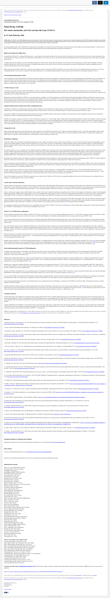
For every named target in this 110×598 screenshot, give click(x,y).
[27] (80, 286)
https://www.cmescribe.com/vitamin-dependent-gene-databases (53, 363)
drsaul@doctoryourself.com (26, 566)
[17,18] (64, 205)
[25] (73, 272)
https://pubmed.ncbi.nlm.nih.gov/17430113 (79, 380)
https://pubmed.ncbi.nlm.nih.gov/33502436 (88, 388)
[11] (84, 131)
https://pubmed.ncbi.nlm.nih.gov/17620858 (71, 339)
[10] (86, 99)
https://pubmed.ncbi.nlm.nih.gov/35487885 (85, 427)
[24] (89, 266)
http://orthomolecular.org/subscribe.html (75, 10)
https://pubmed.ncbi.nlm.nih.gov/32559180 (14, 407)
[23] (30, 261)
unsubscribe (80, 575)
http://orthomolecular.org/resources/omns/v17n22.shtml (86, 343)
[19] (91, 216)
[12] (57, 134)
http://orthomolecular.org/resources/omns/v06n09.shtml (38, 452)
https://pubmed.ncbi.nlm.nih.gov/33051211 (14, 360)
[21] (94, 240)
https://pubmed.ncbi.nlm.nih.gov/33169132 (14, 351)
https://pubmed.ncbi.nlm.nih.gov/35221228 (69, 355)
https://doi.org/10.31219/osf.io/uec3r (62, 414)
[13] (27, 254)
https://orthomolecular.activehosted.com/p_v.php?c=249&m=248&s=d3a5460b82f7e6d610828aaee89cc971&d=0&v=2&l (42, 571)
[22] (94, 243)
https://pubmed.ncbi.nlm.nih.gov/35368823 (14, 324)
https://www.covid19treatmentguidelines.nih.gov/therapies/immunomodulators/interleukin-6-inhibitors (62, 397)
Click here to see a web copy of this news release (12, 14)
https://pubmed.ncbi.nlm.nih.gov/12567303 (14, 402)
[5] (11, 59)
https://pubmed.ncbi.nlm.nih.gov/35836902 (14, 336)
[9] (27, 94)
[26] (36, 276)
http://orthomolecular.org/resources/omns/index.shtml (13, 11)
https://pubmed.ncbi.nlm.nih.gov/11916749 (25, 368)
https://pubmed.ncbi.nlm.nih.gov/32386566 (14, 432)
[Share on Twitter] (6, 592)
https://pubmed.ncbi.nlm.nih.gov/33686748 (94, 371)
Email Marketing (51, 596)
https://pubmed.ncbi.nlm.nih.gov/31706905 (92, 331)
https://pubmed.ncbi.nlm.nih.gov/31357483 (76, 410)
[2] (71, 48)
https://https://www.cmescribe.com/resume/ (30, 313)
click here (95, 575)
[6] (17, 64)
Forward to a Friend (7, 589)
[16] (38, 200)
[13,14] (58, 171)
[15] (33, 172)
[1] (8, 41)
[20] (23, 237)
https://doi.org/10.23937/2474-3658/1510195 (17, 376)
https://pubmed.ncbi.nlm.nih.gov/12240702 (55, 327)
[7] (97, 71)
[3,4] (20, 57)
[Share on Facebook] (4, 592)
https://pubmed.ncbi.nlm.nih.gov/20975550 (14, 419)
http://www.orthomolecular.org (58, 442)
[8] (27, 81)
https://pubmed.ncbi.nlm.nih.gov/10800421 (87, 346)
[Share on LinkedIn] (7, 592)
